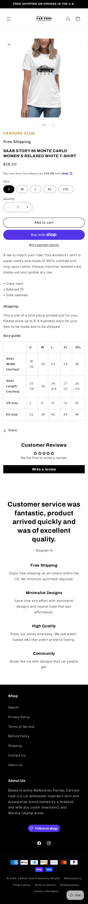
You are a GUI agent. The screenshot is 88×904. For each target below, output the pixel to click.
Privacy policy (21, 885)
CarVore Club (26, 878)
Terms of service (45, 885)
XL (50, 189)
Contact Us (16, 755)
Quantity (9, 198)
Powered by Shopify (47, 878)
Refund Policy (18, 736)
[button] (8, 19)
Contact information (46, 891)
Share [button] (12, 430)
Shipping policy (69, 885)
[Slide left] (34, 125)
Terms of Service (21, 727)
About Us (15, 765)
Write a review (44, 469)
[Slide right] (53, 125)
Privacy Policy (19, 717)
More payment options (44, 244)
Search (13, 707)
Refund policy (72, 878)
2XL (66, 189)
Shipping (15, 746)
